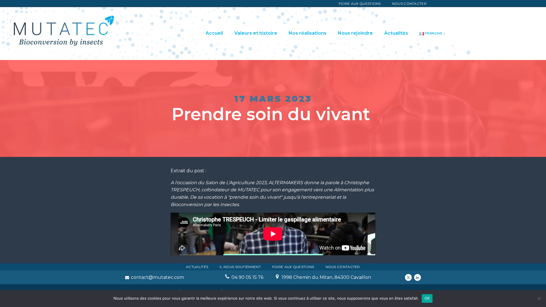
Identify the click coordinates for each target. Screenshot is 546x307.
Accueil (214, 33)
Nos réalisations (307, 33)
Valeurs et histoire (255, 33)
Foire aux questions (360, 3)
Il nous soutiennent (240, 267)
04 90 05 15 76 (247, 277)
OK (427, 298)
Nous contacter (409, 3)
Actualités (396, 33)
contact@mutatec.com (157, 277)
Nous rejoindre (355, 33)
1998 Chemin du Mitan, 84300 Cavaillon (326, 277)
